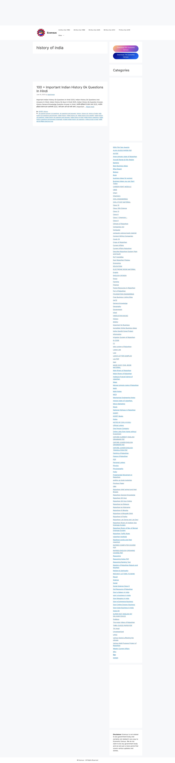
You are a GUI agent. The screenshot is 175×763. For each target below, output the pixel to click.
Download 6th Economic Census (126, 49)
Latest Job (117, 350)
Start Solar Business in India (123, 608)
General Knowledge (120, 303)
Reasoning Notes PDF (121, 559)
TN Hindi (116, 628)
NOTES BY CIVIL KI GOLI (122, 422)
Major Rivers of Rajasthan (122, 374)
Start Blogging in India (121, 598)
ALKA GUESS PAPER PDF (122, 150)
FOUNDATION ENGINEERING (123, 294)
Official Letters (118, 425)
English (115, 272)
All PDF (41, 111)
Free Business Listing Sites (123, 297)
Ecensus (52, 32)
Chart (115, 193)
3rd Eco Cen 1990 (64, 30)
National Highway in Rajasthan (124, 410)
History (45, 111)
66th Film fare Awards (121, 147)
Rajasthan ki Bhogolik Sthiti (123, 513)
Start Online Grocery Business (124, 605)
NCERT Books (118, 416)
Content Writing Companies (123, 236)
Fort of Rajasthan (119, 291)
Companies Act (118, 227)
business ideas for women (122, 178)
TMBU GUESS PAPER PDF (122, 625)
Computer (116, 230)
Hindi (115, 313)
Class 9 (115, 221)
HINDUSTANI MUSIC (120, 316)
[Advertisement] (54, 12)
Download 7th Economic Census (126, 56)
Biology (115, 172)
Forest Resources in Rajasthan (124, 288)
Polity (115, 472)
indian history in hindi (77, 117)
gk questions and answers (68, 113)
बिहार (114, 655)
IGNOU (115, 322)
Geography (117, 306)
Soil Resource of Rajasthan (123, 589)
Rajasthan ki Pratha (120, 517)
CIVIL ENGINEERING (120, 199)
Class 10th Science (120, 208)
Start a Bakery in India (121, 592)
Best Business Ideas (120, 166)
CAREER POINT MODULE (122, 187)
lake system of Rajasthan (122, 347)
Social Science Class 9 (121, 586)
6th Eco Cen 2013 (109, 30)
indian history (62, 115)
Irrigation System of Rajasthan (124, 337)
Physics (116, 466)
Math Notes (117, 391)
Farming (116, 282)
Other (60, 35)
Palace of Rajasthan (120, 456)
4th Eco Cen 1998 (79, 30)
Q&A (114, 486)
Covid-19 (116, 239)
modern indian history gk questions (74, 119)
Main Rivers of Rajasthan (122, 370)
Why (114, 652)
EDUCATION (117, 266)
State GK (116, 611)
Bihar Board (117, 169)
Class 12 (116, 211)
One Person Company (121, 428)
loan (114, 362)
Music (115, 407)
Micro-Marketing (119, 404)
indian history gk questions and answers (57, 117)
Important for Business (121, 325)
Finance (116, 285)
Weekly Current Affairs (121, 649)
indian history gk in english (86, 115)
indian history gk (72, 115)
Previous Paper (118, 483)
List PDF (116, 359)
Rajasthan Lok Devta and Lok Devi (125, 520)
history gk (85, 113)
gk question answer (44, 113)
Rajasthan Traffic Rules (121, 534)
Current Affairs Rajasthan (122, 248)
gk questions (55, 113)
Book (115, 175)
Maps (115, 382)
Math (115, 388)
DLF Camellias (118, 257)
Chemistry (116, 196)
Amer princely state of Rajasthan (125, 157)
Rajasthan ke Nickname (121, 507)
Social (115, 583)
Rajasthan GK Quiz (120, 498)
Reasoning (117, 556)
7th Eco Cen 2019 (124, 30)
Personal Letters (119, 462)
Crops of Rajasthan (120, 242)
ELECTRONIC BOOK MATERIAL (124, 269)
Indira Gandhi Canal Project (123, 331)
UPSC (115, 635)
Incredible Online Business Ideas (125, 328)
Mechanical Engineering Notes (124, 398)
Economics (117, 263)
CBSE (115, 190)
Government (117, 309)
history (79, 113)
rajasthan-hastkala (120, 537)
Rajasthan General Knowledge (124, 495)
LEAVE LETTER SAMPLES (122, 356)
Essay (115, 279)
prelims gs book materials (122, 480)
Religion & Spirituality (120, 571)
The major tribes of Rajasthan (124, 622)
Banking (116, 163)
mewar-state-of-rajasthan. (123, 401)
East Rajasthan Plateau (121, 260)
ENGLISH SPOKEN (120, 275)
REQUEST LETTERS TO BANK (124, 574)
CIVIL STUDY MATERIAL (122, 202)
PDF (114, 459)
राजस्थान (115, 658)
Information (117, 334)
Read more (90, 107)
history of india (93, 113)
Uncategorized (118, 632)
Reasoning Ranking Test (122, 562)
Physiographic (118, 469)
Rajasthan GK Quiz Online (122, 501)
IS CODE (116, 340)
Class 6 (115, 214)
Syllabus (116, 619)
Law (114, 353)
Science (116, 580)
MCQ (115, 394)
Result (115, 577)
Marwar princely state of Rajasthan (126, 385)
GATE (115, 300)
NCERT (115, 413)
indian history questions (91, 117)
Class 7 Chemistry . (120, 217)
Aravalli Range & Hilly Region (123, 160)
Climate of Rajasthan (120, 224)
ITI (114, 343)
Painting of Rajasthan (121, 453)
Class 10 (116, 205)
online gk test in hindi (91, 119)
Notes (115, 419)
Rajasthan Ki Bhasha (120, 510)
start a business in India (122, 595)
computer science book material (124, 233)
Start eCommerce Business (123, 601)
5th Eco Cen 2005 (94, 30)
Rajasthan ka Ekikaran (121, 504)
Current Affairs (118, 245)
